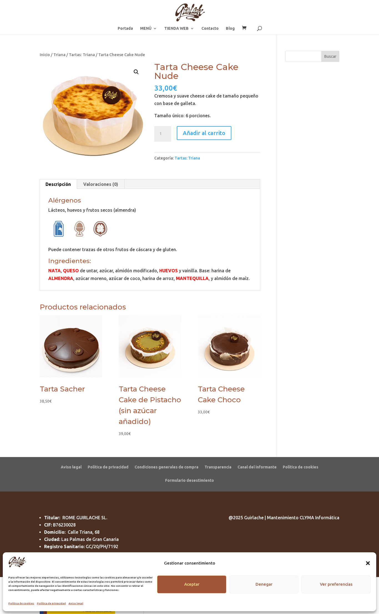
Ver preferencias (336, 584)
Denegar (264, 584)
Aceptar (191, 584)
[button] (368, 563)
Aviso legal (76, 603)
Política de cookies (21, 603)
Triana (59, 54)
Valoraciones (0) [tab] (100, 184)
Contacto (210, 28)
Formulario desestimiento (189, 480)
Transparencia (217, 467)
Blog (230, 28)
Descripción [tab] (58, 184)
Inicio (45, 54)
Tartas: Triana (82, 54)
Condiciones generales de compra (166, 467)
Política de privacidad (51, 603)
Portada (125, 28)
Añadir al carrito (204, 133)
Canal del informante (257, 467)
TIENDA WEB (176, 28)
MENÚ (145, 28)
